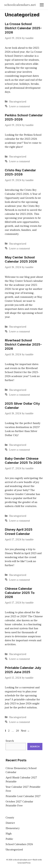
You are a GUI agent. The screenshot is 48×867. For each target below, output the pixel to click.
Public (9, 839)
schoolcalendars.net (20, 5)
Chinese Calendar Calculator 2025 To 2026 (20, 593)
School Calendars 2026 (19, 844)
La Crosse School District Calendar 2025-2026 (23, 28)
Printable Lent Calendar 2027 (23, 796)
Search (10, 741)
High (9, 833)
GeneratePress (24, 863)
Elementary (13, 828)
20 (18, 731)
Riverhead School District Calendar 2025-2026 (23, 344)
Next (25, 731)
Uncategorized (17, 101)
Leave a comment (19, 106)
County (10, 817)
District (10, 823)
